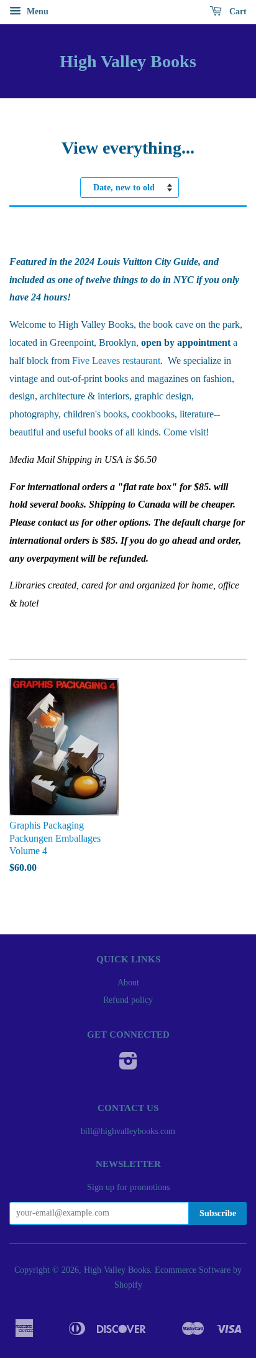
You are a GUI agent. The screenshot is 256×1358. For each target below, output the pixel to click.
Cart (237, 11)
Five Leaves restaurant (116, 360)
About (128, 982)
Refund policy (128, 1000)
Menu (36, 11)
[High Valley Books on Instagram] (128, 1065)
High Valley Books (128, 61)
